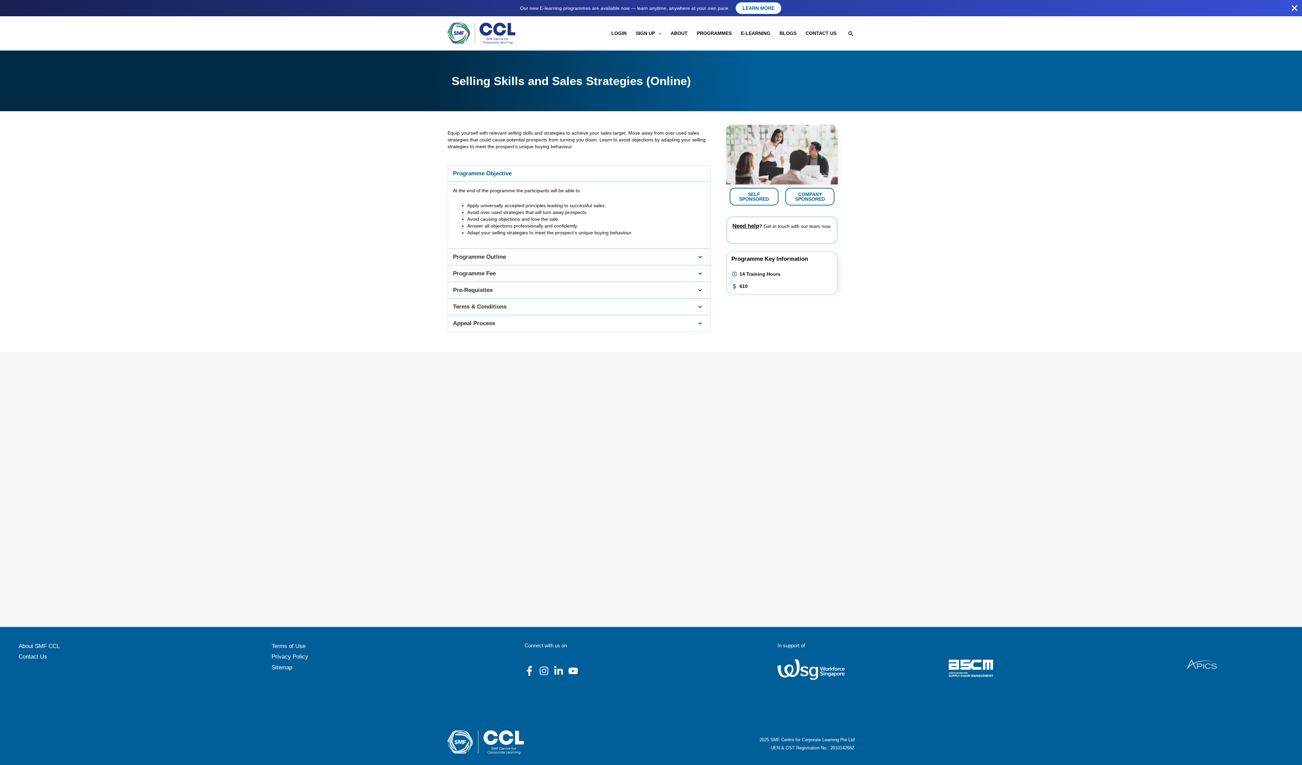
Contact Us (33, 656)
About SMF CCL (39, 646)
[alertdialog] (651, 8)
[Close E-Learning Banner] (1294, 8)
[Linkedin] (559, 671)
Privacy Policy (290, 656)
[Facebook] (529, 671)
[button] (658, 33)
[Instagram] (544, 671)
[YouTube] (573, 671)
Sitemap (282, 667)
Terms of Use (288, 646)
